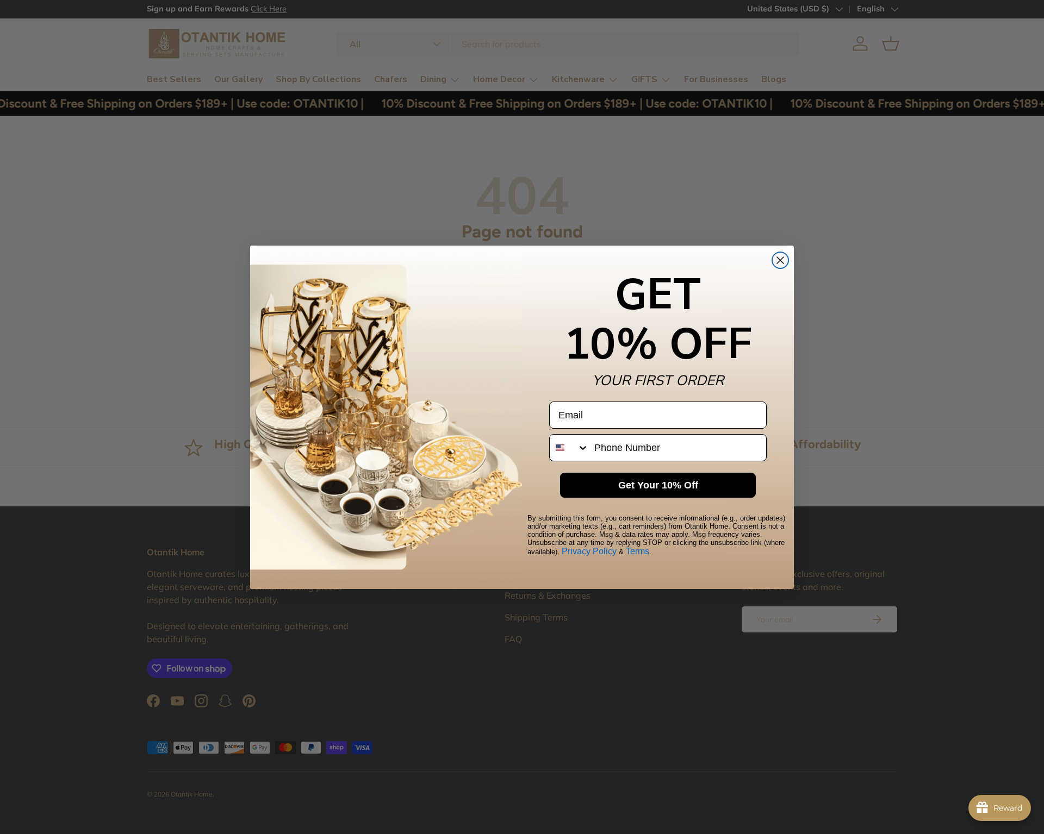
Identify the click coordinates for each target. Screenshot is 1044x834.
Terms (637, 551)
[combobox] (569, 448)
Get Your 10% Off (658, 485)
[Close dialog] (780, 260)
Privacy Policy (589, 551)
